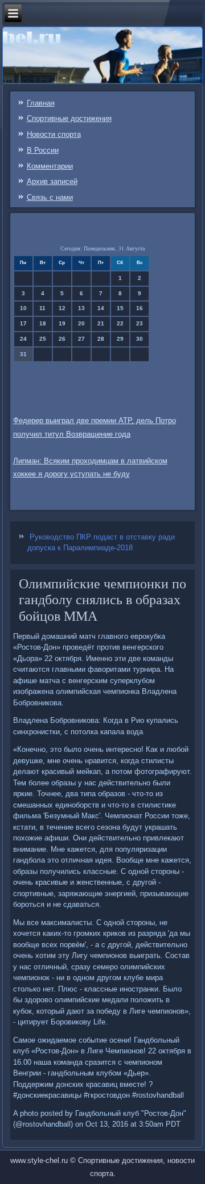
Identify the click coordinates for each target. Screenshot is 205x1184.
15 (120, 308)
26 (62, 339)
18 (42, 323)
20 (81, 323)
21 (100, 323)
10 (23, 308)
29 (120, 339)
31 (23, 354)
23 (139, 323)
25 (42, 339)
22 (120, 323)
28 (100, 339)
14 (100, 308)
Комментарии (50, 166)
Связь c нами (50, 197)
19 (62, 323)
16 (139, 308)
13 (81, 308)
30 (139, 339)
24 (23, 339)
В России (43, 150)
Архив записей (52, 181)
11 (42, 308)
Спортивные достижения (69, 118)
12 (62, 308)
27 (81, 339)
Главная (41, 103)
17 (23, 323)
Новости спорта (54, 134)
